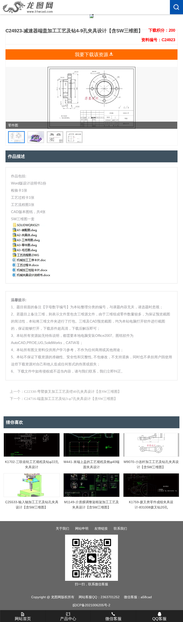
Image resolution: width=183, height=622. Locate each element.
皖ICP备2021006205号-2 (91, 605)
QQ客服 (159, 619)
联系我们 (120, 528)
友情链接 (101, 528)
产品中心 (68, 619)
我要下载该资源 (91, 54)
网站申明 (81, 528)
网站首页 (23, 619)
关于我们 (62, 528)
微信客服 (113, 619)
